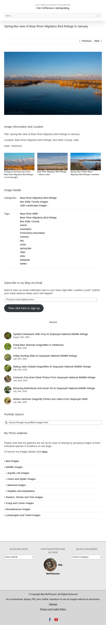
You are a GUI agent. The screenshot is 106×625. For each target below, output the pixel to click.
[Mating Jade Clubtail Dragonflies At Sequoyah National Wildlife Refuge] (7, 366)
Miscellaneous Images (18, 509)
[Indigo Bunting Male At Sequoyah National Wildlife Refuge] (7, 355)
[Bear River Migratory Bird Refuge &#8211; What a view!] (52, 161)
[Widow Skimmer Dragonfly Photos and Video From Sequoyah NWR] (7, 398)
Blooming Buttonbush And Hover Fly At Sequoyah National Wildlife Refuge (54, 388)
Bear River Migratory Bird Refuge (38, 197)
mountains (25, 229)
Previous (87, 41)
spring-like (25, 248)
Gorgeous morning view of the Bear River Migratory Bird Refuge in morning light (18, 174)
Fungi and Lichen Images (20, 503)
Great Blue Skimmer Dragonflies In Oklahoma (38, 345)
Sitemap (53, 604)
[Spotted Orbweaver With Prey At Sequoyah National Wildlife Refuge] (7, 333)
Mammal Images (16, 485)
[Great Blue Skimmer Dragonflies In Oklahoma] (7, 344)
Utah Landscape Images (33, 205)
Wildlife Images (14, 467)
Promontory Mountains (32, 233)
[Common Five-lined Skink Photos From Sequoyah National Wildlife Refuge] (7, 376)
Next (96, 41)
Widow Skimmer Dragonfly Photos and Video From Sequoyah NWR (50, 399)
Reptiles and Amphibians (21, 491)
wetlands (25, 260)
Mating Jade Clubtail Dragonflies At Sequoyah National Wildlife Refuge (52, 366)
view (22, 256)
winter (23, 263)
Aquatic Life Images (18, 473)
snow (23, 244)
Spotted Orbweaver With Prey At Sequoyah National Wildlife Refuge (50, 334)
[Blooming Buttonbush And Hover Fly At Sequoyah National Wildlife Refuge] (7, 387)
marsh (23, 225)
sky (22, 240)
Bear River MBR (29, 213)
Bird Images (12, 461)
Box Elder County (29, 221)
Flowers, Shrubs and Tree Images (24, 497)
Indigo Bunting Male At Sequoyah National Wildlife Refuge (45, 355)
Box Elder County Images (34, 201)
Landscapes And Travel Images (23, 515)
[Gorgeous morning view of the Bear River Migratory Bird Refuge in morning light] (19, 161)
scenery (24, 236)
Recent (53, 322)
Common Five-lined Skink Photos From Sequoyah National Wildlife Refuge (54, 377)
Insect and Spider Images (21, 479)
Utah (22, 252)
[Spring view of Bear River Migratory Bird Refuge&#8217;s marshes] (85, 161)
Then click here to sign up (24, 308)
